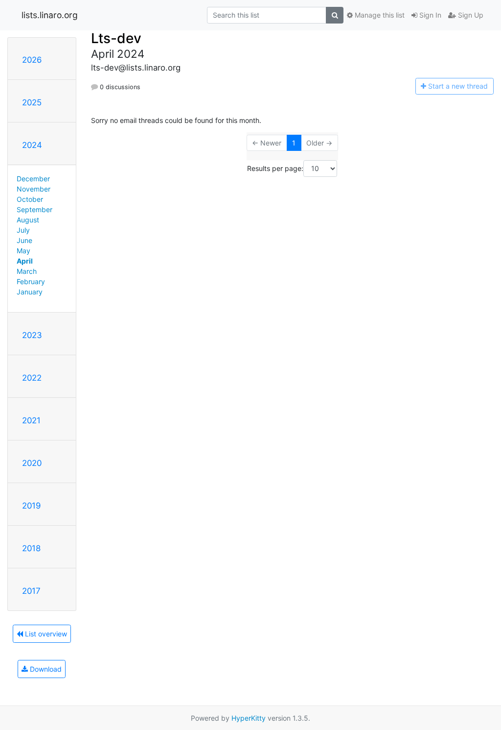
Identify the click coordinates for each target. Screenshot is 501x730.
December (33, 178)
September (34, 209)
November (33, 189)
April (25, 261)
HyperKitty (248, 718)
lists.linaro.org (50, 15)
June (24, 240)
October (30, 199)
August (28, 220)
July (23, 230)
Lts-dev (116, 38)
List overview (45, 634)
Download (45, 669)
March (27, 271)
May (23, 250)
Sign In (429, 15)
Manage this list (379, 15)
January (30, 292)
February (31, 281)
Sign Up (469, 15)
